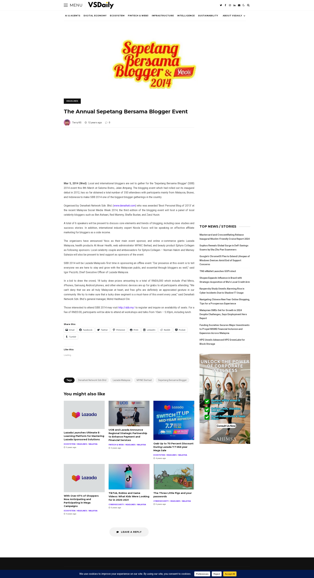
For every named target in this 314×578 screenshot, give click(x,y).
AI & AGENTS (72, 15)
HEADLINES (72, 101)
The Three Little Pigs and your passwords (173, 476)
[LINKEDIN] (234, 5)
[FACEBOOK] (225, 5)
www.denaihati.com (124, 205)
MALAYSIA (93, 444)
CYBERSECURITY (116, 505)
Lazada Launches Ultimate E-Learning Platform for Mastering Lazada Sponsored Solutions (84, 415)
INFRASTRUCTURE (163, 15)
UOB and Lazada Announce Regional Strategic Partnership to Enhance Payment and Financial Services (129, 413)
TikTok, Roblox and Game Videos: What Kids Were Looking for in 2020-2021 (129, 476)
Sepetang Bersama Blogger (172, 380)
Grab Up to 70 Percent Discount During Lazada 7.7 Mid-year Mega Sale (173, 420)
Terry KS (76, 122)
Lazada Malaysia (121, 380)
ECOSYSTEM (117, 15)
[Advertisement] (129, 157)
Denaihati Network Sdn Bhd (92, 380)
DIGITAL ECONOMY (95, 15)
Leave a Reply (131, 531)
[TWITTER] (221, 5)
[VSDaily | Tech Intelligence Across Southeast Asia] (101, 6)
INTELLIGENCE (186, 15)
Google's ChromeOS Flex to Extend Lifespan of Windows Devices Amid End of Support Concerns (225, 260)
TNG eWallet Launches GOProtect (218, 271)
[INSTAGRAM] (230, 5)
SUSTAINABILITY (208, 15)
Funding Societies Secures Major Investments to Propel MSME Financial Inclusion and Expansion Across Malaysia (225, 329)
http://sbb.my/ (126, 307)
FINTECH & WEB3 (138, 15)
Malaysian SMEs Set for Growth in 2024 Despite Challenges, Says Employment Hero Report (223, 314)
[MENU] (66, 5)
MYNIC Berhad (144, 380)
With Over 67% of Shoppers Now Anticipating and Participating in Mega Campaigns (84, 478)
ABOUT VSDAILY (232, 15)
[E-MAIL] (239, 5)
